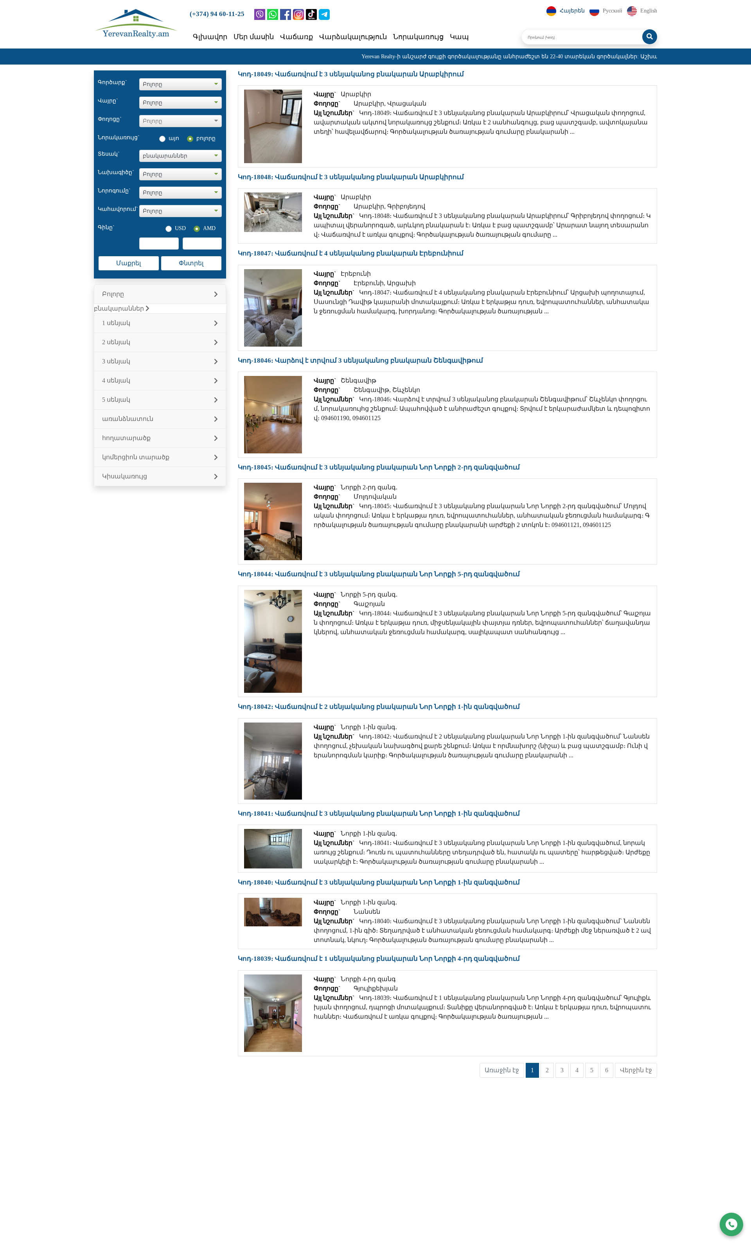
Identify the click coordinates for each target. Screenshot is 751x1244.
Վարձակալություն (353, 37)
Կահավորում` (118, 209)
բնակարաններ (120, 308)
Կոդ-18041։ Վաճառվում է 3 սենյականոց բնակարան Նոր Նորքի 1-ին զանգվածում (379, 813)
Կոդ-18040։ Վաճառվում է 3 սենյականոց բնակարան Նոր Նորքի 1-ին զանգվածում (379, 882)
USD (180, 228)
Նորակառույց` (118, 137)
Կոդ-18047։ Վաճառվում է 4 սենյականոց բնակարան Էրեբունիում (351, 253)
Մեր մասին (254, 37)
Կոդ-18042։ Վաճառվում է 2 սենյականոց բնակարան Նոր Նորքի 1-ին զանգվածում (379, 706)
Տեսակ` (109, 154)
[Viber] (259, 14)
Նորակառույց (418, 37)
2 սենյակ (116, 342)
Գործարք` (112, 82)
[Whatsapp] (272, 14)
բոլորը (206, 138)
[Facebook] (285, 14)
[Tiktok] (311, 14)
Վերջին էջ (636, 1070)
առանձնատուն (127, 418)
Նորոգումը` (114, 191)
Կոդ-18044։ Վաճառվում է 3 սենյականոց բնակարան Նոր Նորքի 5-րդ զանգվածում (379, 574)
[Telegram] (324, 14)
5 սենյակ (116, 399)
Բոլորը (113, 294)
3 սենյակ (116, 361)
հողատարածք (126, 438)
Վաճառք (296, 37)
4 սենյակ (116, 380)
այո (174, 138)
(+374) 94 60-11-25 (217, 14)
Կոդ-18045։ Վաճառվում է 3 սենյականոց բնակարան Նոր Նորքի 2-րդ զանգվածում (379, 467)
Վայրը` (108, 101)
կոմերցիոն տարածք (135, 457)
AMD (209, 228)
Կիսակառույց (124, 476)
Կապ (459, 37)
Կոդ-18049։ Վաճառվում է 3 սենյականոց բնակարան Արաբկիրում (351, 74)
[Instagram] (298, 14)
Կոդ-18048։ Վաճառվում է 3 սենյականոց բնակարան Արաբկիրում (351, 177)
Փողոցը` (110, 119)
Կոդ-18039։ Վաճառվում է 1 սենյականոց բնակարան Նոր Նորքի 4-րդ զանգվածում (379, 958)
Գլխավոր (210, 37)
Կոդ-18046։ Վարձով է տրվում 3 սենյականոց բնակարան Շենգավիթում (360, 360)
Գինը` (106, 227)
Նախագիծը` (116, 172)
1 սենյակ (116, 323)
